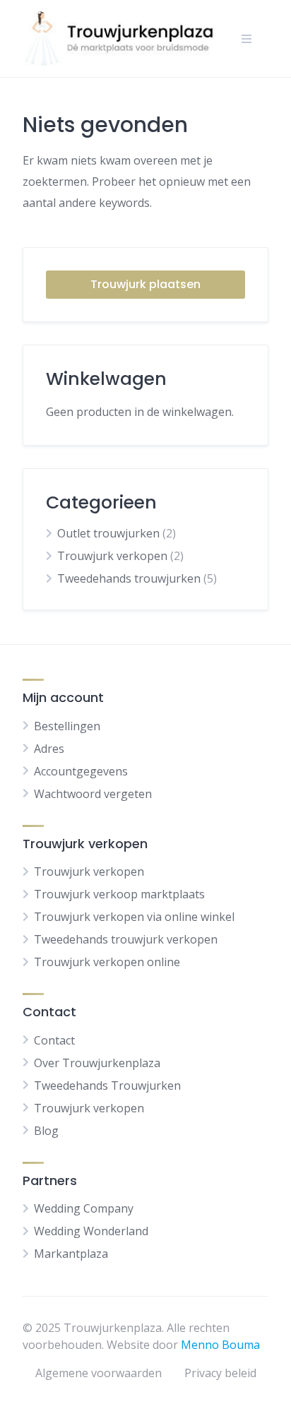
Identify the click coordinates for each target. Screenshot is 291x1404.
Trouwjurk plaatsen (145, 284)
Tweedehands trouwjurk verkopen (126, 939)
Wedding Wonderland (91, 1231)
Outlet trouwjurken (108, 533)
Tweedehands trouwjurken (129, 578)
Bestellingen (67, 726)
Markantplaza (71, 1253)
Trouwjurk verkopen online (107, 962)
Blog (46, 1130)
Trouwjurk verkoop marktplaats (119, 894)
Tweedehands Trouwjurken (107, 1085)
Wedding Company (83, 1208)
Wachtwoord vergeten (93, 794)
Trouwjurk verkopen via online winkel (134, 916)
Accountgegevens (81, 771)
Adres (49, 748)
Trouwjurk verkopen (112, 556)
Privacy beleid (220, 1373)
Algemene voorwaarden (98, 1373)
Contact (54, 1040)
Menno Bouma (220, 1344)
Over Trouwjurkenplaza (97, 1063)
